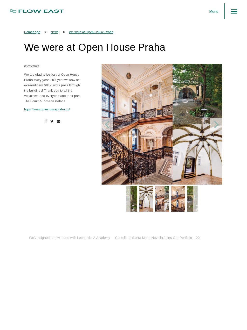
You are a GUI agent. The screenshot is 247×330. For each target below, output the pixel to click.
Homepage (32, 32)
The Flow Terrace (178, 238)
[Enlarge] (162, 124)
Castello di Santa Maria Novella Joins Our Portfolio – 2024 (83, 238)
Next (216, 124)
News (54, 32)
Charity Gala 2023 (146, 238)
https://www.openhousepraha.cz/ (47, 109)
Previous (107, 124)
